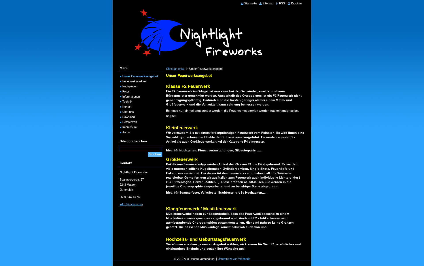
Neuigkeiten (129, 86)
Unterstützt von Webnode (234, 258)
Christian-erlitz (175, 68)
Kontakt (127, 106)
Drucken (296, 3)
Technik (127, 101)
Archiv (126, 132)
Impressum (129, 127)
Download (128, 117)
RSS (282, 3)
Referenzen (129, 122)
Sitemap (268, 3)
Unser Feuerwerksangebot (140, 76)
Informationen (131, 96)
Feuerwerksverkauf (134, 81)
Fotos (126, 91)
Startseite (250, 3)
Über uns (128, 111)
